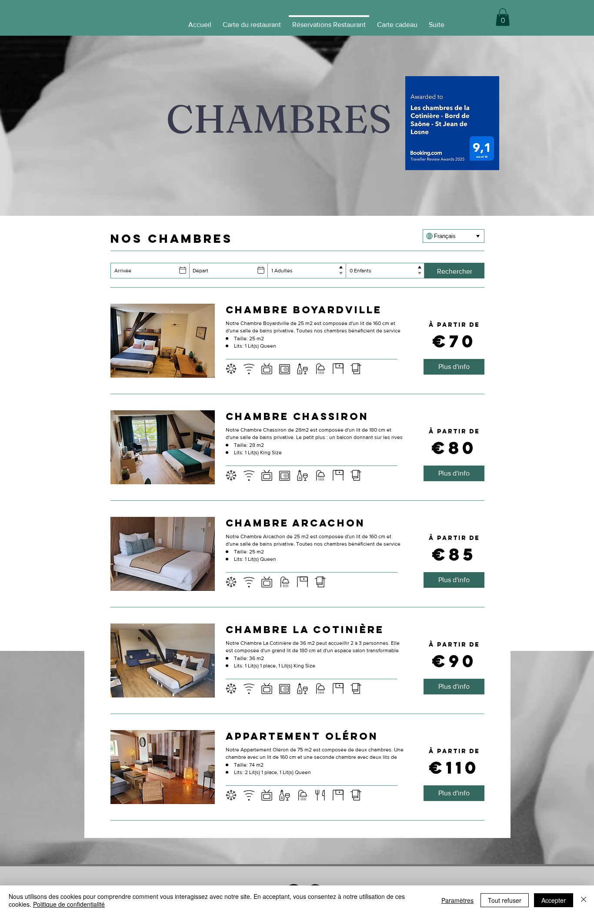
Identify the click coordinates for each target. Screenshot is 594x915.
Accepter (553, 900)
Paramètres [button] (457, 900)
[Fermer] (583, 900)
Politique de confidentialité (69, 904)
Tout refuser (504, 900)
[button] (502, 17)
